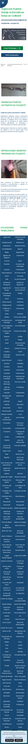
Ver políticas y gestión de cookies (14, 737)
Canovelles (7, 428)
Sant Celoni (7, 622)
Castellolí (20, 724)
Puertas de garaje (3, 65)
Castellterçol (6, 724)
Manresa (20, 405)
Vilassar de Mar (6, 414)
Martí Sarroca (20, 525)
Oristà (20, 645)
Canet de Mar (20, 428)
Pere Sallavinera (20, 613)
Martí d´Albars (7, 536)
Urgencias (6, 237)
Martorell (6, 505)
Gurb (20, 727)
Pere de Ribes (7, 522)
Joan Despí (20, 417)
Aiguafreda (20, 252)
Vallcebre (20, 305)
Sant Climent (20, 619)
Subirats (20, 314)
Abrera (20, 367)
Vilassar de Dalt (20, 477)
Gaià (20, 683)
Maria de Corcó (6, 628)
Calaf (20, 352)
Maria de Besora (20, 680)
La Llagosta (20, 593)
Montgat (7, 693)
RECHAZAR (9, 740)
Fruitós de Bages (7, 599)
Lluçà (7, 343)
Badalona (6, 246)
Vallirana (20, 302)
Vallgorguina (6, 305)
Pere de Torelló (20, 382)
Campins (6, 432)
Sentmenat (7, 683)
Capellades (20, 393)
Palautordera (20, 550)
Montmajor (20, 689)
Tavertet (7, 370)
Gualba (20, 730)
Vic (20, 616)
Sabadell (20, 583)
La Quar (7, 619)
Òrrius (7, 727)
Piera (20, 261)
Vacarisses (20, 308)
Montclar (6, 696)
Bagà (20, 401)
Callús (6, 437)
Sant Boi (20, 577)
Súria (7, 314)
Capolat (7, 393)
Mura (20, 408)
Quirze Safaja (6, 604)
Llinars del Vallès (20, 317)
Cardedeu (20, 387)
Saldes (6, 317)
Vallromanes (6, 302)
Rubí (6, 454)
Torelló (6, 666)
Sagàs (20, 340)
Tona (20, 414)
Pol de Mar (7, 613)
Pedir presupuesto (12, 55)
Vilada (6, 616)
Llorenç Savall (20, 536)
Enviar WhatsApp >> (11, 48)
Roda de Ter (20, 454)
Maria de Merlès (7, 676)
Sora (6, 340)
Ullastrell (20, 628)
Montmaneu (6, 689)
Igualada (6, 701)
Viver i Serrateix (20, 676)
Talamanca (20, 373)
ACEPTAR (19, 740)
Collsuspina (20, 270)
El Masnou (20, 705)
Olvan (20, 648)
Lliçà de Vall (20, 355)
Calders (7, 352)
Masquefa (6, 502)
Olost (7, 652)
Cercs (7, 715)
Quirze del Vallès (20, 604)
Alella (7, 252)
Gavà (7, 299)
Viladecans (20, 243)
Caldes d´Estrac (20, 348)
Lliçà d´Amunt (7, 360)
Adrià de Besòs (20, 468)
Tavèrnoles (20, 370)
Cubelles (20, 363)
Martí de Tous (7, 531)
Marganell (20, 505)
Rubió (20, 451)
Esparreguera (7, 273)
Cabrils (6, 405)
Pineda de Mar (20, 246)
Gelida (20, 293)
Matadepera (20, 496)
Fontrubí (7, 686)
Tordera (7, 367)
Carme (6, 261)
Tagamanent (7, 680)
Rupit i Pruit (7, 451)
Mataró (20, 474)
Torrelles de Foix (20, 655)
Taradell (7, 373)
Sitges (7, 642)
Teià (6, 279)
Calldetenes (20, 437)
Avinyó (6, 348)
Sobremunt (20, 637)
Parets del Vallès (20, 331)
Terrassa (20, 276)
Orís (6, 648)
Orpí (6, 645)
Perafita (7, 264)
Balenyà (7, 401)
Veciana (20, 299)
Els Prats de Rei (20, 273)
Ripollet (6, 457)
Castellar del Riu (20, 491)
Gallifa (20, 336)
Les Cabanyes (20, 326)
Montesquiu (20, 693)
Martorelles (20, 502)
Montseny (20, 411)
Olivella (20, 652)
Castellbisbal (7, 249)
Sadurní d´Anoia (6, 561)
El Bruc (20, 360)
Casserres (20, 255)
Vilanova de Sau (7, 508)
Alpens (20, 249)
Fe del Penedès (20, 279)
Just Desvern (20, 539)
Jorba (20, 686)
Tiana (7, 276)
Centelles (20, 715)
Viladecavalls (7, 243)
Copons (7, 270)
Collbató (20, 701)
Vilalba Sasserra (20, 508)
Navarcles (6, 408)
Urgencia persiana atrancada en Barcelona (14, 65)
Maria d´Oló (7, 631)
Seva (20, 642)
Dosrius (6, 363)
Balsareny (20, 396)
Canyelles (6, 423)
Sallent (6, 474)
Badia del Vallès (7, 477)
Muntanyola (6, 411)
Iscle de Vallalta (20, 446)
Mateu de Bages (20, 522)
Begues (6, 336)
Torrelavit (6, 660)
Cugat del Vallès (20, 556)
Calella (6, 440)
